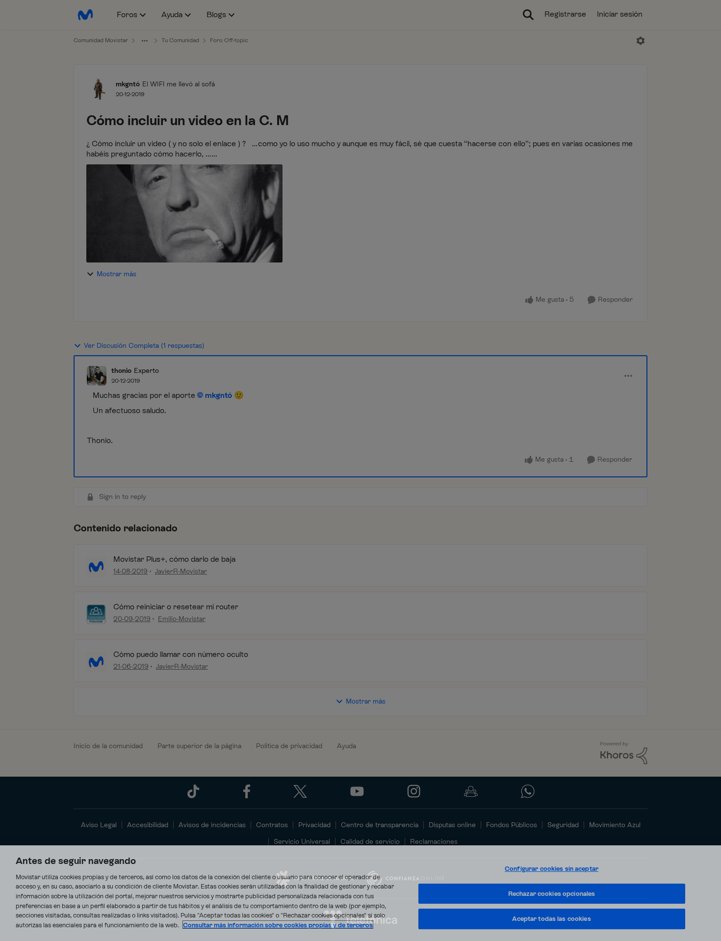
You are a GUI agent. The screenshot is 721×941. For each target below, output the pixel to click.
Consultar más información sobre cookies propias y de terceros (278, 924)
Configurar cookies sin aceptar (551, 869)
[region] (360, 893)
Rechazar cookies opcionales (551, 893)
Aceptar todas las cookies (551, 919)
